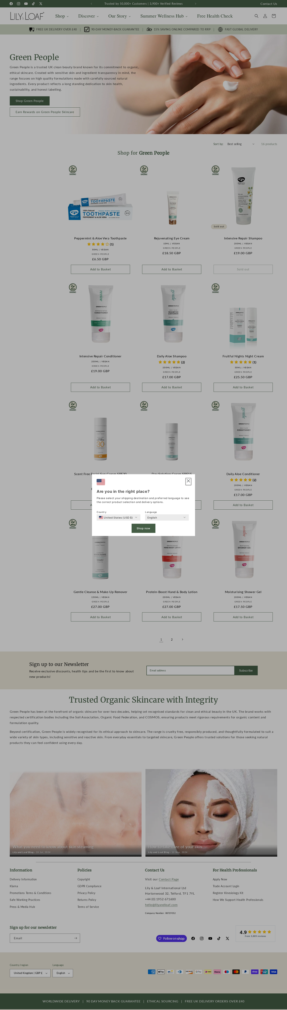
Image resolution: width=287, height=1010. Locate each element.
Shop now (143, 528)
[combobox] (116, 517)
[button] (188, 481)
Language (151, 511)
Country (101, 511)
